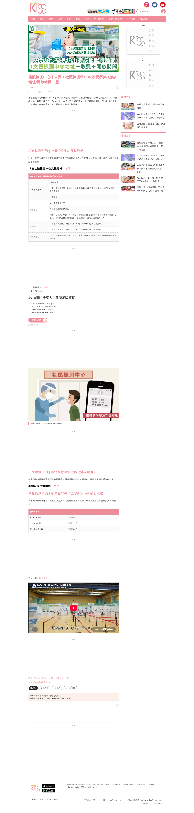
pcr (66, 688)
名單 (68, 168)
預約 (74, 688)
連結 (46, 287)
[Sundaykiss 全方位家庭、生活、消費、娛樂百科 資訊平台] (49, 8)
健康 (78, 19)
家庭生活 (32, 88)
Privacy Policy (158, 803)
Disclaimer (146, 803)
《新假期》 (107, 784)
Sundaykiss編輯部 (35, 92)
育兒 (69, 19)
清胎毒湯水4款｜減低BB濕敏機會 (151, 106)
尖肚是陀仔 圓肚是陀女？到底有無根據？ (151, 125)
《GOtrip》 (116, 784)
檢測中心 (56, 688)
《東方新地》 (142, 784)
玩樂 (60, 19)
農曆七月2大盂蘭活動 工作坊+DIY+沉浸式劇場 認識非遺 (150, 189)
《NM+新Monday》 (129, 784)
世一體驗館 (99, 19)
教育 (51, 19)
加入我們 (144, 19)
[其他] (117, 89)
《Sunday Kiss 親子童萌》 (76, 787)
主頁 (33, 19)
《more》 (151, 784)
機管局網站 (44, 578)
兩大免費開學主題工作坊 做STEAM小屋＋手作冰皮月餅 (150, 179)
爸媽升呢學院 (115, 19)
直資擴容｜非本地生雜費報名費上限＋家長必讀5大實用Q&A (151, 168)
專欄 (87, 19)
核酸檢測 (44, 688)
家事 (42, 19)
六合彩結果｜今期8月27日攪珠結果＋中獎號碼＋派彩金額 (151, 116)
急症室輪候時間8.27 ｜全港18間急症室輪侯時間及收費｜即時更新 (151, 146)
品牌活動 (131, 19)
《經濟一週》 (91, 787)
